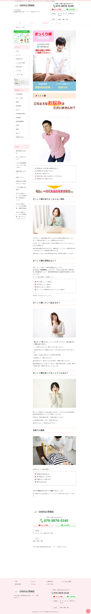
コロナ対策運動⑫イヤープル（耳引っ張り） (21, 165)
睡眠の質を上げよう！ (21, 172)
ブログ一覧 (19, 74)
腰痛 (17, 129)
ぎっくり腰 (19, 98)
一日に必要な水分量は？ (21, 188)
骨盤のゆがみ (20, 137)
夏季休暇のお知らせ (21, 152)
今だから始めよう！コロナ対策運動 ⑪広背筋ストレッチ (21, 197)
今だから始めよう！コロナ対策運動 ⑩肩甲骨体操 (21, 206)
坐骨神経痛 (19, 94)
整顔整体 (18, 106)
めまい (18, 109)
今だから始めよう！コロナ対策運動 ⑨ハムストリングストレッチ (21, 215)
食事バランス (20, 177)
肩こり (18, 133)
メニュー (32, 23)
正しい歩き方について (21, 158)
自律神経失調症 (20, 113)
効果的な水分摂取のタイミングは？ (21, 182)
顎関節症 (18, 117)
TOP (20, 23)
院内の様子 (19, 66)
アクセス (58, 23)
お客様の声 (45, 23)
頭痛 (17, 125)
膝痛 (17, 102)
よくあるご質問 (20, 63)
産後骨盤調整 (20, 121)
